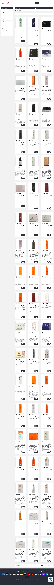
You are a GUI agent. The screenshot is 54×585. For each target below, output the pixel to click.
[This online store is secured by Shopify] (27, 576)
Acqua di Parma (4, 23)
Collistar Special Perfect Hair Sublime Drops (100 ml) (33, 554)
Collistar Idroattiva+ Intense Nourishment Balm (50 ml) (46, 228)
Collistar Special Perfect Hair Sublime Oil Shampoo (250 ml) (20, 526)
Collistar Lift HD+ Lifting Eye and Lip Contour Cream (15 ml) (33, 308)
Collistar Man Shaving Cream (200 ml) (46, 33)
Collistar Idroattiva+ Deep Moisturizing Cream (19, 364)
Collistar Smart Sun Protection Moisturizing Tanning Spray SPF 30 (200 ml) (20, 64)
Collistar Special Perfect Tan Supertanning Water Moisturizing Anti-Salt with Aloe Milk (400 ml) (33, 392)
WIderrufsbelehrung (33, 571)
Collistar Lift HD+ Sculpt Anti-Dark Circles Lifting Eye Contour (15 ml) (20, 228)
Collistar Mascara (31, 363)
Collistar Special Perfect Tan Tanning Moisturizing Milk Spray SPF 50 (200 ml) (47, 391)
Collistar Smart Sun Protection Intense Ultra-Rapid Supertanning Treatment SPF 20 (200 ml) (20, 309)
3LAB (3, 12)
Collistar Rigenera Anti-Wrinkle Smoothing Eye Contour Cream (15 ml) (20, 119)
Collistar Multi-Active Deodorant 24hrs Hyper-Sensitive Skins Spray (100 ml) (19, 33)
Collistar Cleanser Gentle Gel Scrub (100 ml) (19, 255)
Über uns (11, 571)
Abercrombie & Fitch (5, 17)
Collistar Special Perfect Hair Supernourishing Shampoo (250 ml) (46, 526)
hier (47, 579)
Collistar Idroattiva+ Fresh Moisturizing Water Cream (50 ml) (20, 337)
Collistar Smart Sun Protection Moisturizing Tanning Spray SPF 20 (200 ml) (46, 255)
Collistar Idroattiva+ (45, 307)
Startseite (16, 10)
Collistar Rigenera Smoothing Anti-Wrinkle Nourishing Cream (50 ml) (20, 198)
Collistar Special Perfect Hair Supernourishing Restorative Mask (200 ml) (33, 526)
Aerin (3, 25)
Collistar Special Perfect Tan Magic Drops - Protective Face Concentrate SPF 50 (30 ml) (46, 446)
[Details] (24, 41)
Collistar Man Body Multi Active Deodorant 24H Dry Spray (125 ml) (20, 145)
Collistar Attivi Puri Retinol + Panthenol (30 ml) (46, 145)
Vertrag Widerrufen (39, 571)
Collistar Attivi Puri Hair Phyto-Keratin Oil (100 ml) (20, 172)
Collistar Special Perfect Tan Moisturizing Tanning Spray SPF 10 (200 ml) (33, 472)
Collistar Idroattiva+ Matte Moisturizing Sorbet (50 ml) (33, 228)
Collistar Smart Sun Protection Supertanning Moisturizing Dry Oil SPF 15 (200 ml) (33, 282)
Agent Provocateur (5, 30)
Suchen (37, 2)
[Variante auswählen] (48, 317)
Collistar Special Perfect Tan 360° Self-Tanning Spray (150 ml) (33, 91)
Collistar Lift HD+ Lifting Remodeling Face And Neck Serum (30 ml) (46, 198)
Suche (8, 571)
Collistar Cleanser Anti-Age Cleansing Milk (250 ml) (33, 145)
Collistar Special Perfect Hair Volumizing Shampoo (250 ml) (33, 499)
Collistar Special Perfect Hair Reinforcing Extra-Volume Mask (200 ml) (47, 554)
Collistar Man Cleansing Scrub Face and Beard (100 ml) (33, 198)
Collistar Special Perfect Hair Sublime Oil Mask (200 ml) (19, 554)
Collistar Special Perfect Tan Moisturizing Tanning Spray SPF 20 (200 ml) (20, 472)
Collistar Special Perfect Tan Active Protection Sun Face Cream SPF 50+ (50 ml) (46, 472)
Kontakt (15, 571)
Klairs (3, 10)
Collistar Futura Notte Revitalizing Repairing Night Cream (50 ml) (46, 337)
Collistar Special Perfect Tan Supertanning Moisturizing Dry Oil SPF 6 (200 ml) (33, 419)
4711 (3, 14)
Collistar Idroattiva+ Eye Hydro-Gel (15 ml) (33, 337)
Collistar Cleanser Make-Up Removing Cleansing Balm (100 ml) (20, 91)
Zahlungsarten (19, 571)
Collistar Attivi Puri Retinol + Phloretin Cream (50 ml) (33, 172)
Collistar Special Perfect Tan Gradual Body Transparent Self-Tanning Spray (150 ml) (33, 255)
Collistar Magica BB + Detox (46, 363)
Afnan (3, 28)
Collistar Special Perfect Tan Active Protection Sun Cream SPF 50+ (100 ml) (46, 499)
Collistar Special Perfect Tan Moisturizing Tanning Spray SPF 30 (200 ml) (46, 419)
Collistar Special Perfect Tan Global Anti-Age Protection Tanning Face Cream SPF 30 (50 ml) (20, 500)
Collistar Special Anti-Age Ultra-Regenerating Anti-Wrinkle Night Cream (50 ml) (47, 64)
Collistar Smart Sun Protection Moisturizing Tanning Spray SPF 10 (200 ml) (46, 282)
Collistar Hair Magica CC (19, 390)
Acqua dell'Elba (4, 21)
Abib (3, 19)
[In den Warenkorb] (22, 41)
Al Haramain (4, 34)
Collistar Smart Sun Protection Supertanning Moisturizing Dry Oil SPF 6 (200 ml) (20, 282)
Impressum (45, 571)
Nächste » (49, 565)
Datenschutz (27, 571)
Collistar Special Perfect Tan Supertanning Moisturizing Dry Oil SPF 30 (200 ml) (20, 419)
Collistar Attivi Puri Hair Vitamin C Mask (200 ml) (47, 119)
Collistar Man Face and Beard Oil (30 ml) (33, 119)
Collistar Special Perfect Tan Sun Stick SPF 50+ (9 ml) (20, 446)
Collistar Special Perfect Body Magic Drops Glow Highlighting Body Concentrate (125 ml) (46, 172)
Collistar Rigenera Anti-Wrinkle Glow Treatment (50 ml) (46, 91)
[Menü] (52, 577)
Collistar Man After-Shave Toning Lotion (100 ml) (33, 64)
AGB (23, 571)
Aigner (3, 32)
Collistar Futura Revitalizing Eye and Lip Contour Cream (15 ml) (33, 33)
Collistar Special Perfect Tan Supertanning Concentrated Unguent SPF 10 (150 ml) (33, 446)
